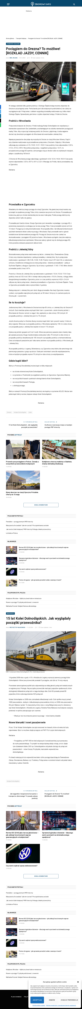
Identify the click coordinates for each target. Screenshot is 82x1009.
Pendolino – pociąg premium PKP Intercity (19, 521)
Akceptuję (37, 1000)
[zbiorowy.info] (41, 4)
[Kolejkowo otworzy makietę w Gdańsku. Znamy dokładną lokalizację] (59, 449)
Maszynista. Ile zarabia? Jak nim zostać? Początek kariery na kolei (27, 525)
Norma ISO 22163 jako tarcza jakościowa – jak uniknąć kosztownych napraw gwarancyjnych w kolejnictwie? (43, 548)
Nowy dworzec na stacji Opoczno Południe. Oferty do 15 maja (22, 493)
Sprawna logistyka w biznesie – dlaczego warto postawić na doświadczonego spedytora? (44, 559)
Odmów (52, 1000)
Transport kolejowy (21, 38)
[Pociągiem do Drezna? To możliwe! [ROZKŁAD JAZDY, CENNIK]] (41, 81)
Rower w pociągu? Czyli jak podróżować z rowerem (22, 602)
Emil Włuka (14, 58)
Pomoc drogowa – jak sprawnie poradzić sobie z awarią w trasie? (40, 580)
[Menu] (8, 4)
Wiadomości (10, 613)
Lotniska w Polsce (12, 533)
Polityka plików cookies (38, 1005)
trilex (30, 412)
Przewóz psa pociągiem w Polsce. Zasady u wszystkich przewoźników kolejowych (22, 463)
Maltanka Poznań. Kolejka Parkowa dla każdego (21, 606)
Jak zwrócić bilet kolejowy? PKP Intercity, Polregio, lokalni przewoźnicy (28, 529)
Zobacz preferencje (69, 1000)
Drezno (9, 412)
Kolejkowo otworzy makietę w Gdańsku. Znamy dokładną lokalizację (57, 463)
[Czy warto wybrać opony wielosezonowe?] (11, 572)
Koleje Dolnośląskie (20, 412)
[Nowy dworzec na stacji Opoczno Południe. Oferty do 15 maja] (23, 480)
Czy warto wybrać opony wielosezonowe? (32, 569)
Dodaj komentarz (41, 505)
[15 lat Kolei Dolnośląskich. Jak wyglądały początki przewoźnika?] (41, 651)
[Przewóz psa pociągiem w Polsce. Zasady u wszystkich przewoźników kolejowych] (23, 449)
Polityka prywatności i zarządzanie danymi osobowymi (61, 1005)
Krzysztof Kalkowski (17, 627)
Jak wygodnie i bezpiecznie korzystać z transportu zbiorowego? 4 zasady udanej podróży (23, 796)
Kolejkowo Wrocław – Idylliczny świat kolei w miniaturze (23, 598)
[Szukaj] (74, 4)
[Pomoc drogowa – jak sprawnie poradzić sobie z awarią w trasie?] (11, 582)
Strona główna (10, 38)
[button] (78, 982)
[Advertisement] (41, 23)
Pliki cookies (16, 997)
